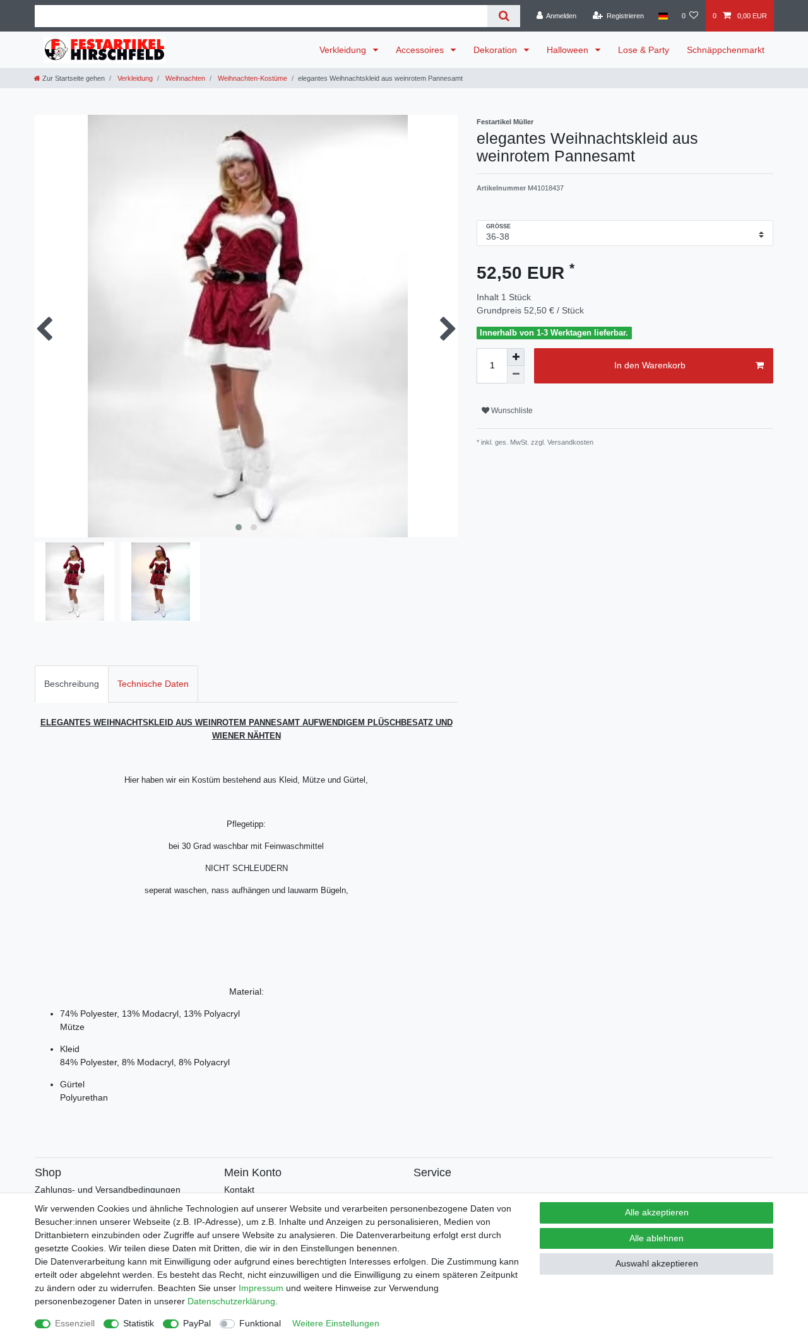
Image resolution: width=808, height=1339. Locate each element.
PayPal (197, 1323)
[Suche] (503, 16)
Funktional (260, 1323)
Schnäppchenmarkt (725, 50)
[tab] (72, 684)
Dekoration (496, 50)
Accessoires (421, 50)
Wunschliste (511, 410)
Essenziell (75, 1323)
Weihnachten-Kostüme (251, 78)
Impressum (261, 1288)
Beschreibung (71, 684)
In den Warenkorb (650, 365)
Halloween (569, 50)
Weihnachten (184, 78)
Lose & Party (643, 50)
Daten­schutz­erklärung (231, 1301)
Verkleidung (344, 50)
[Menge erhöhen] (516, 357)
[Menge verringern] (516, 374)
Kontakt (239, 1189)
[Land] (662, 16)
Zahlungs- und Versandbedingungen (108, 1189)
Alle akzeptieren (657, 1212)
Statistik (138, 1323)
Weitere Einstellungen (335, 1323)
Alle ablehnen (656, 1238)
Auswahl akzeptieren (656, 1263)
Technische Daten (153, 684)
